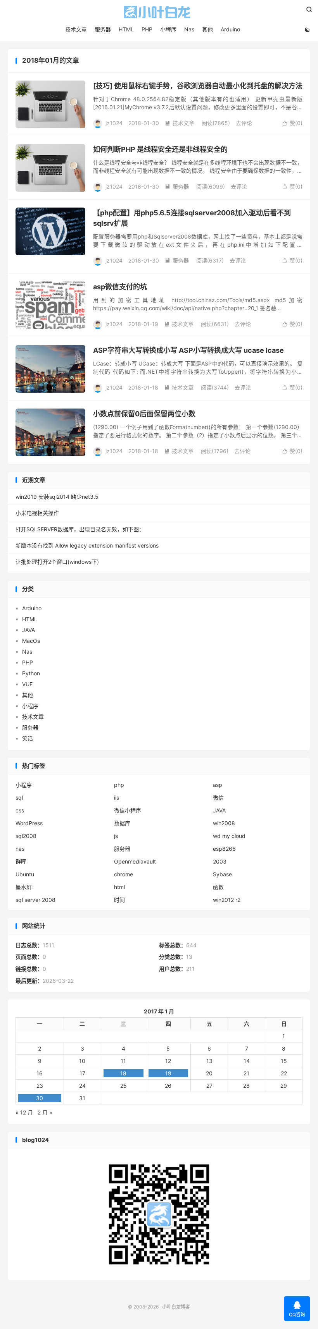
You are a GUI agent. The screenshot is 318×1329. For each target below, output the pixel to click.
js (116, 836)
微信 (218, 797)
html (119, 887)
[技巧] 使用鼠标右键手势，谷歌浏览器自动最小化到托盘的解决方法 (197, 86)
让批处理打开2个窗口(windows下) (57, 561)
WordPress (29, 823)
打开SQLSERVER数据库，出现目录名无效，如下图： (80, 529)
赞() (292, 123)
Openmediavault (135, 861)
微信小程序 (127, 810)
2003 (219, 861)
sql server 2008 (35, 899)
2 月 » (45, 1112)
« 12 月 (24, 1112)
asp (217, 784)
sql (19, 797)
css (20, 810)
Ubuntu (25, 874)
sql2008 (26, 836)
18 (123, 1073)
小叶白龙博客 (159, 12)
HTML (126, 29)
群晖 (21, 861)
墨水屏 (24, 887)
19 (168, 1073)
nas (20, 848)
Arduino (230, 29)
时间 (119, 899)
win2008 (224, 823)
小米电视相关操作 (37, 513)
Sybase (222, 874)
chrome (123, 874)
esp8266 (224, 848)
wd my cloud (229, 836)
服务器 (103, 29)
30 (39, 1098)
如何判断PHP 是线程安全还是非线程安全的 (160, 149)
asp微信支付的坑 (120, 287)
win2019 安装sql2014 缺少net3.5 (57, 496)
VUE (27, 684)
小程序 (168, 29)
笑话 (27, 738)
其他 (207, 29)
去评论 (244, 123)
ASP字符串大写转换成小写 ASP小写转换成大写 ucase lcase (188, 350)
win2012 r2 (226, 899)
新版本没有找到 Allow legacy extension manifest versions (87, 545)
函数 (218, 887)
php (119, 784)
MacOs (31, 640)
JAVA (28, 630)
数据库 (122, 823)
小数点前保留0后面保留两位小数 (144, 414)
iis (116, 797)
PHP (147, 29)
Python (31, 673)
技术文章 (76, 29)
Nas (189, 29)
